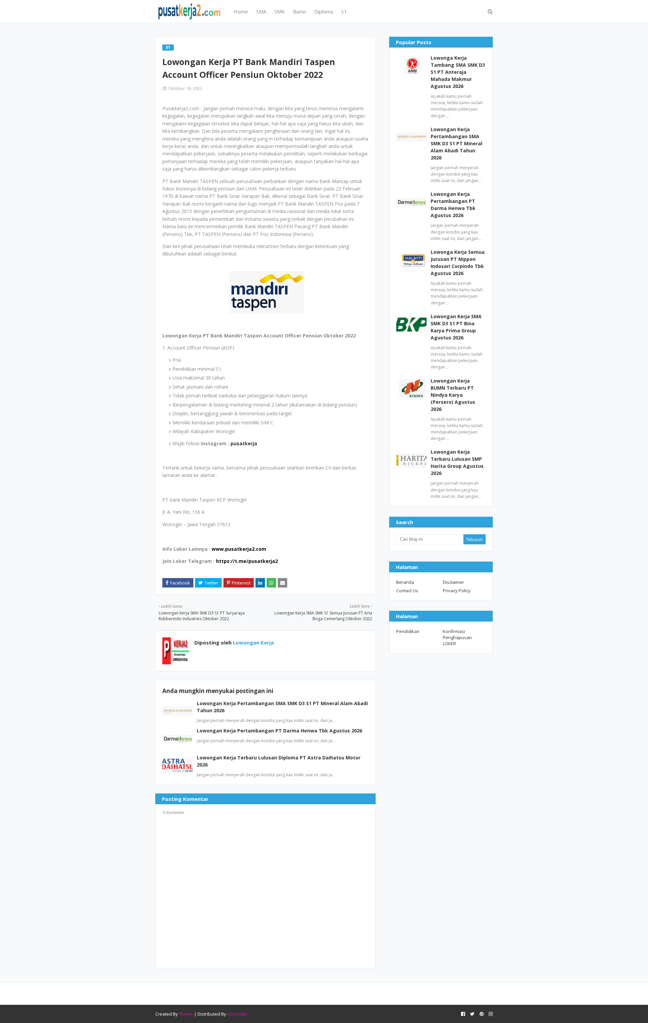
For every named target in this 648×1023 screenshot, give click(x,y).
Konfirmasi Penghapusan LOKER (457, 637)
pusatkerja (244, 443)
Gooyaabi (237, 1014)
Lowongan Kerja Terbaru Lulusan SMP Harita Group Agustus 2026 (457, 462)
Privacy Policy (456, 591)
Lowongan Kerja (253, 642)
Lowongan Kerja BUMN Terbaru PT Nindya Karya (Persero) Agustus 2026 (453, 395)
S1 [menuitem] (344, 11)
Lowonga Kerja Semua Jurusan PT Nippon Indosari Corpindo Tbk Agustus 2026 (458, 262)
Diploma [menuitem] (323, 11)
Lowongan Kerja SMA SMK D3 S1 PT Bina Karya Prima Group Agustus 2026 (456, 327)
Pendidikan (408, 631)
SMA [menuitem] (261, 11)
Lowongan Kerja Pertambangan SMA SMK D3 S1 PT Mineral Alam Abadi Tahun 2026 (456, 143)
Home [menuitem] (241, 11)
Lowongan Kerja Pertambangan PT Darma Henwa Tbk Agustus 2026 (279, 730)
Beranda (405, 582)
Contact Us (407, 591)
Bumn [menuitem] (299, 11)
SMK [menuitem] (279, 11)
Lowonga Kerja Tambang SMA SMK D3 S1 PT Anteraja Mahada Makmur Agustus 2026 (458, 72)
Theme (186, 1014)
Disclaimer (453, 582)
